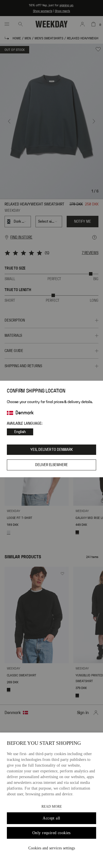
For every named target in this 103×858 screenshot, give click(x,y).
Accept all (51, 818)
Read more (51, 807)
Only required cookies (51, 833)
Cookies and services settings (51, 848)
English (20, 432)
